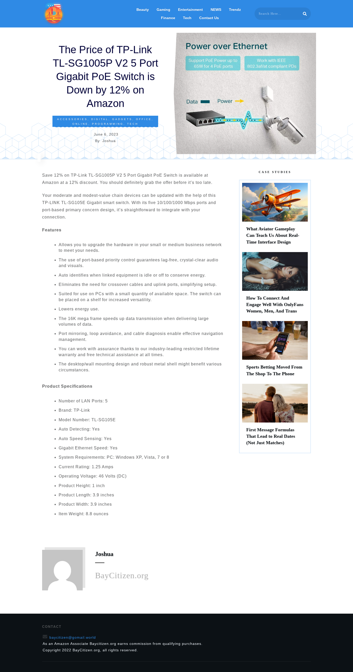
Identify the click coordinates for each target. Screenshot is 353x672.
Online (80, 123)
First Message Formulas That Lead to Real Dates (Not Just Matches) (275, 417)
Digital (100, 119)
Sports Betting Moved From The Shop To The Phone (275, 351)
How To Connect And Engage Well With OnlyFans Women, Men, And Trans (275, 285)
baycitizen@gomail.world (72, 637)
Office (144, 119)
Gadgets (122, 119)
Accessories (72, 119)
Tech (132, 123)
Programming (108, 123)
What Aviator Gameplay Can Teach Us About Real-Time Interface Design (275, 216)
